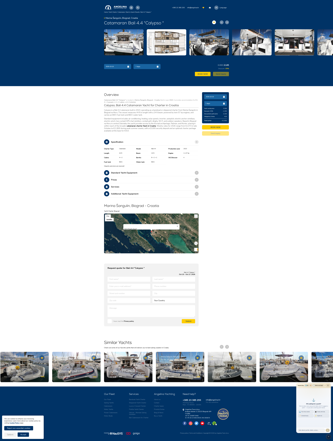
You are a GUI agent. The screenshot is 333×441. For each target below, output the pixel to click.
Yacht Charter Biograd (111, 211)
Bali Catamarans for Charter (139, 417)
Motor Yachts (108, 409)
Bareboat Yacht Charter (137, 399)
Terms (197, 252)
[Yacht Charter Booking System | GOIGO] (133, 434)
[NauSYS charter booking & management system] (115, 434)
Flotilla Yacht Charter (136, 409)
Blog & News (158, 412)
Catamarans (121, 12)
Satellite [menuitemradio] (109, 219)
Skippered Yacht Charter (137, 403)
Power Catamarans (110, 412)
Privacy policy (129, 321)
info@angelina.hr (193, 8)
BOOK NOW (203, 74)
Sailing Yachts (109, 403)
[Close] (177, 226)
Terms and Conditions (195, 433)
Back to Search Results (133, 12)
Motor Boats (108, 416)
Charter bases (159, 406)
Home (106, 12)
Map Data (138, 252)
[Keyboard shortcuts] (105, 252)
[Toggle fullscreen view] (196, 216)
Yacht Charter (113, 12)
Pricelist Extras (159, 409)
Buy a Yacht (158, 416)
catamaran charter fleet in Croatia (141, 126)
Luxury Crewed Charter (137, 406)
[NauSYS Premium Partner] (223, 419)
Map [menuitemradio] (107, 216)
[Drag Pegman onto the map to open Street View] (196, 249)
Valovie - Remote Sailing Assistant (137, 413)
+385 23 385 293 (192, 400)
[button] (151, 231)
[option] (124, 42)
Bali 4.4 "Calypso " (146, 12)
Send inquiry (221, 74)
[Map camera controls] (196, 243)
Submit (188, 321)
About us (157, 399)
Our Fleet (107, 399)
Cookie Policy (14, 423)
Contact (156, 403)
